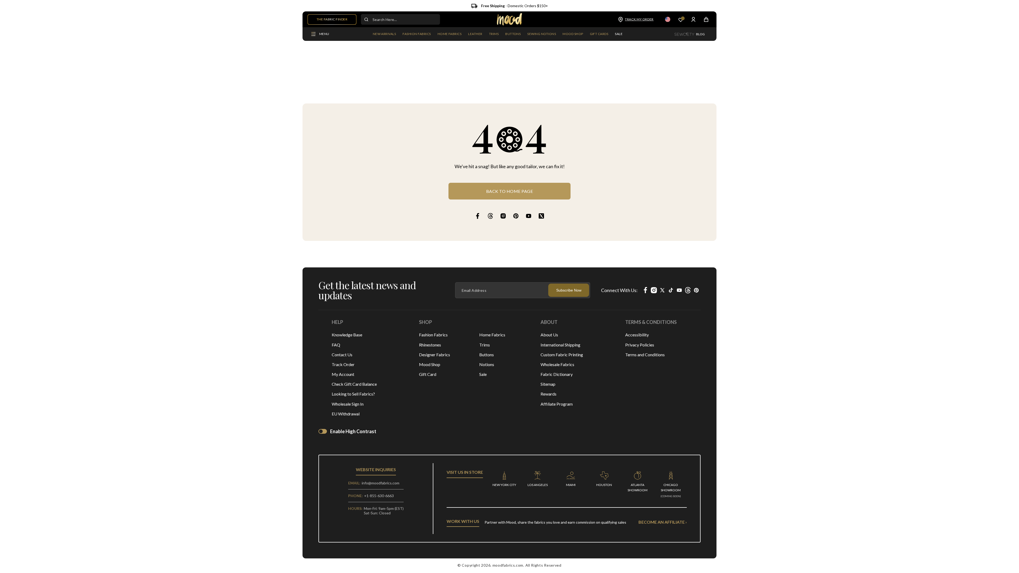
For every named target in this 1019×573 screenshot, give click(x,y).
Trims (484, 344)
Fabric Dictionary (557, 374)
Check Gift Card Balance (354, 384)
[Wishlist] (680, 19)
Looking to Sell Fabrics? (353, 393)
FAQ (336, 344)
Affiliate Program (557, 403)
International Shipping (560, 344)
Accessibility (637, 334)
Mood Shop (429, 364)
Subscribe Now (568, 290)
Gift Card (427, 374)
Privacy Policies (639, 344)
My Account (343, 374)
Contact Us (342, 354)
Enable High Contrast (353, 431)
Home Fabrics (492, 334)
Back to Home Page (509, 191)
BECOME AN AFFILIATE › (662, 521)
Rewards (548, 393)
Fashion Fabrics (433, 334)
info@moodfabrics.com (380, 483)
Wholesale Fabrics (557, 364)
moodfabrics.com (508, 565)
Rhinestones (430, 344)
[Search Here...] (366, 19)
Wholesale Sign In (348, 403)
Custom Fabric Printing (562, 354)
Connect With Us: (619, 290)
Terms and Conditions (645, 354)
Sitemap (548, 384)
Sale (483, 374)
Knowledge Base (347, 334)
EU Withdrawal (346, 413)
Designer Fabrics (434, 354)
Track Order (343, 364)
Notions (486, 364)
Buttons (486, 354)
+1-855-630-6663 (379, 495)
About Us (549, 334)
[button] (417, 34)
